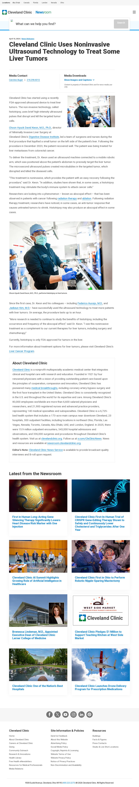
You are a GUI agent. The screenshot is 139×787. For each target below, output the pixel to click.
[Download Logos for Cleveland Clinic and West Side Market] (101, 610)
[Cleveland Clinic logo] (17, 12)
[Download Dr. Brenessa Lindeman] (38, 610)
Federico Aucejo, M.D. (90, 303)
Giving (11, 747)
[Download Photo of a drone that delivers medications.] (101, 664)
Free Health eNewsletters (20, 761)
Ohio (62, 3)
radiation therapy (67, 198)
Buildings (96, 736)
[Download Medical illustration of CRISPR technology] (101, 495)
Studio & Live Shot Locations (106, 747)
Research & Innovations (19, 754)
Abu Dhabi (16, 3)
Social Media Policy (59, 747)
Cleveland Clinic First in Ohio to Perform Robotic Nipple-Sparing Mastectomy (100, 579)
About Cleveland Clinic (19, 739)
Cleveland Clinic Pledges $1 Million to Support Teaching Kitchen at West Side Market (99, 635)
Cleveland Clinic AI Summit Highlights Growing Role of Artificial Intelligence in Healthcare (36, 581)
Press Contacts (100, 743)
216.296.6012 (33, 80)
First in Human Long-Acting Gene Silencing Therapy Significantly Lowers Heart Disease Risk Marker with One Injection (36, 521)
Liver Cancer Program (21, 351)
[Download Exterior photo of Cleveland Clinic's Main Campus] (38, 664)
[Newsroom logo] (43, 12)
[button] (134, 12)
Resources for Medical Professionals (25, 765)
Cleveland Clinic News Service (46, 449)
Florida (35, 3)
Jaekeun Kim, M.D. (19, 307)
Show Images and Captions (78, 80)
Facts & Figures (100, 739)
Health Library (15, 758)
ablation (86, 198)
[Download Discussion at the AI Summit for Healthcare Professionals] (38, 556)
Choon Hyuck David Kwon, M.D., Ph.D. (30, 127)
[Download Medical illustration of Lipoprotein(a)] (38, 495)
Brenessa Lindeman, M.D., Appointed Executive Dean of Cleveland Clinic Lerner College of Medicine (35, 635)
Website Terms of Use (61, 754)
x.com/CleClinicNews (90, 438)
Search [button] (121, 22)
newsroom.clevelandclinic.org (64, 443)
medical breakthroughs (44, 388)
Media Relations (16, 769)
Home (12, 736)
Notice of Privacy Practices (63, 761)
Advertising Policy (59, 743)
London (44, 3)
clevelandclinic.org (51, 438)
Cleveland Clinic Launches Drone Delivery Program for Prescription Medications (100, 687)
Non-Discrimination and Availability (66, 765)
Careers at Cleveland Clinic (21, 743)
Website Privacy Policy (61, 758)
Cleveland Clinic (21, 369)
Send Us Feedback (59, 736)
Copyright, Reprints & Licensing (64, 750)
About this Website (59, 739)
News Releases (28, 39)
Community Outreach (18, 750)
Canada (26, 3)
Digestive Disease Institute (44, 136)
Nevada (54, 3)
